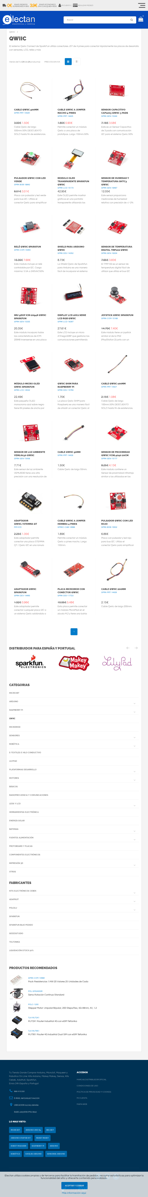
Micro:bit (14, 693)
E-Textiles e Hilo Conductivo (25, 752)
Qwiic (12, 718)
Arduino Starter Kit (21, 1138)
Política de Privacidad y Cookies (94, 1092)
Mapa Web (82, 1104)
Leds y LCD (15, 803)
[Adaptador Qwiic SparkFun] (30, 570)
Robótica (14, 744)
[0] (140, 19)
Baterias (13, 829)
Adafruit (14, 899)
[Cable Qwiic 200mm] (117, 570)
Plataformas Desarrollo (22, 769)
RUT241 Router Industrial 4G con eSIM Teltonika (52, 1021)
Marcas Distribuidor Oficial (91, 1080)
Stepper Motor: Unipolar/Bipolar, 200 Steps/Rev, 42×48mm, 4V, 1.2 (62, 1008)
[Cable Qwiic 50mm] (74, 433)
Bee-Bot (50, 1130)
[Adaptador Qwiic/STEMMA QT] (30, 501)
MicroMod (14, 727)
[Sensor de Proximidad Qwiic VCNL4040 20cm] (117, 433)
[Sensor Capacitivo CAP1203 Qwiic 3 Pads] (117, 90)
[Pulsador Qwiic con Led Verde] (30, 159)
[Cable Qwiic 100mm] (117, 364)
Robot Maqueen (18, 1146)
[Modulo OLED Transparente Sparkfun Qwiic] (74, 159)
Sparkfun (14, 916)
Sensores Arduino (56, 1154)
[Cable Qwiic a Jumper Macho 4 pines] (74, 90)
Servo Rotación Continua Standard (46, 994)
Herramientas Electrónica (24, 812)
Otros (12, 872)
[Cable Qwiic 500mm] (30, 90)
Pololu (13, 908)
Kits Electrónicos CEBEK (22, 891)
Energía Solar (17, 820)
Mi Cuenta (82, 1098)
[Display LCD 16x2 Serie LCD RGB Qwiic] (74, 296)
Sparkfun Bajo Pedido (21, 925)
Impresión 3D (16, 863)
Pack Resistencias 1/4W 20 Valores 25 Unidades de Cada (58, 981)
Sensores (14, 735)
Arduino (13, 701)
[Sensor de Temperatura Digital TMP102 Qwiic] (117, 227)
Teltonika (14, 942)
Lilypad (13, 761)
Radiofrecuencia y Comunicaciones (28, 795)
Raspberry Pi (16, 710)
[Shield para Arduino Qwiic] (74, 227)
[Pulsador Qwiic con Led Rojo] (117, 501)
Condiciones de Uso (87, 1086)
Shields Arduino (33, 1154)
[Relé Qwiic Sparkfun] (30, 227)
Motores (14, 778)
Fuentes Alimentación (21, 838)
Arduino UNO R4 (33, 1130)
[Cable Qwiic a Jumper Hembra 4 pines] (74, 501)
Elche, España (32, 1105)
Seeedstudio (16, 933)
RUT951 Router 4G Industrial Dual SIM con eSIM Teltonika (57, 1034)
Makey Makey (42, 1138)
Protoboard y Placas (20, 846)
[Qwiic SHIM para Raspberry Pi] (74, 364)
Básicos (13, 786)
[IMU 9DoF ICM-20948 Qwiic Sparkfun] (30, 296)
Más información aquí (74, 1193)
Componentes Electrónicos (24, 855)
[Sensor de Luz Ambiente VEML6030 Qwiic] (30, 433)
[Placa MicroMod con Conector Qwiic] (74, 570)
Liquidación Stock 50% (21, 950)
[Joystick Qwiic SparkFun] (117, 296)
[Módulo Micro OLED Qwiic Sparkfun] (30, 364)
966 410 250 (19, 1091)
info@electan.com (30, 1098)
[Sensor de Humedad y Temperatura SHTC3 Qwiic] (117, 159)
